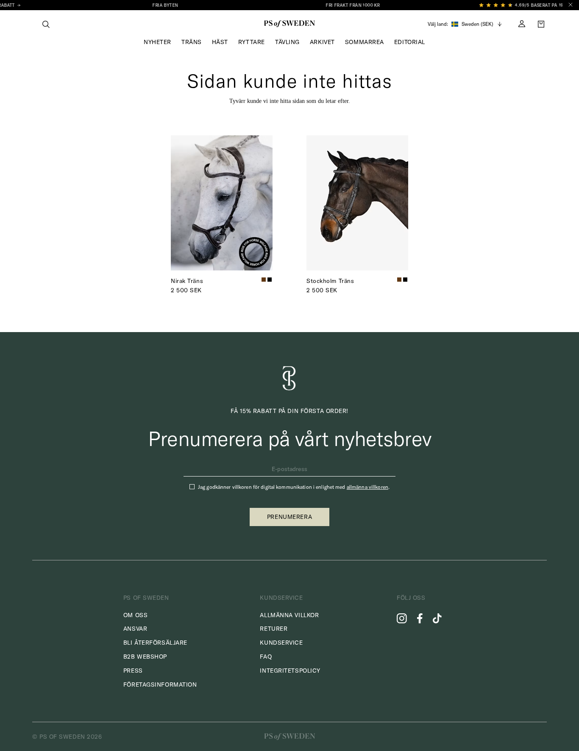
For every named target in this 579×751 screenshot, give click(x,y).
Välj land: (438, 24)
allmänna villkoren (367, 487)
